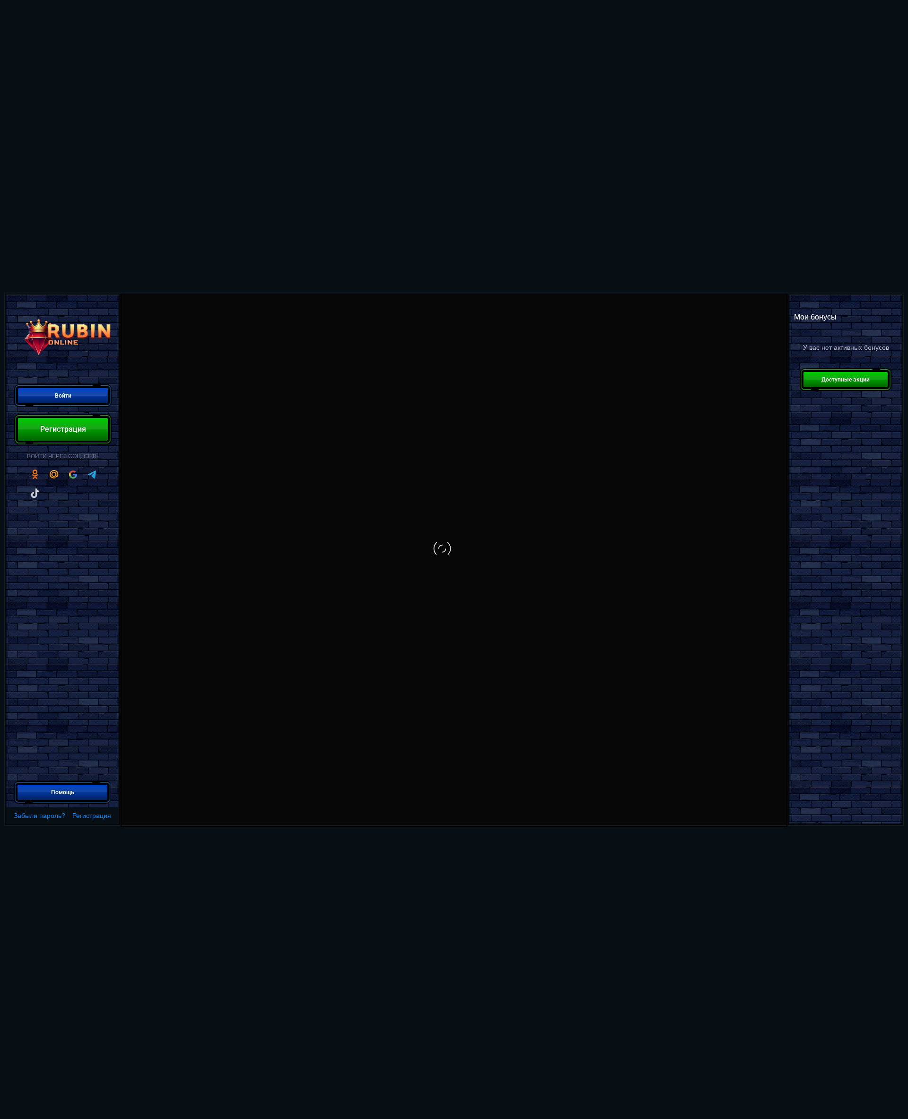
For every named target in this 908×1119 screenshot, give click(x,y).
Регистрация (91, 815)
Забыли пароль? (39, 815)
